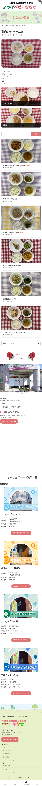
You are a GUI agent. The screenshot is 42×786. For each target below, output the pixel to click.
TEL (37, 784)
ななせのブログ (7, 750)
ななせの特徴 (6, 753)
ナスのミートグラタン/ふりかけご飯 (14, 332)
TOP (4, 747)
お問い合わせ (6, 765)
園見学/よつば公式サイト (21, 640)
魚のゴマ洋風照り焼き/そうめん (13, 265)
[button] (9, 421)
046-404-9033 (11, 412)
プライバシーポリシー (9, 760)
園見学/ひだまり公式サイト (21, 533)
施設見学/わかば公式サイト (21, 693)
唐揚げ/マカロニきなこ (12, 199)
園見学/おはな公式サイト (21, 586)
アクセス (5, 769)
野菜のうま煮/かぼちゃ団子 (13, 232)
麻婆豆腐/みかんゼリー (10, 299)
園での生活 (6, 757)
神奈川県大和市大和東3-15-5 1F (11, 732)
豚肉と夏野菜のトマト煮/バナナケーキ (16, 165)
